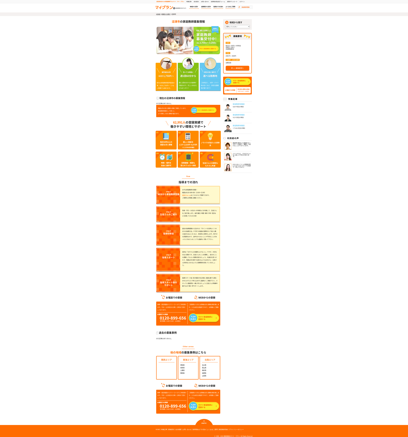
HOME (158, 14)
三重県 (182, 370)
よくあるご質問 (230, 6)
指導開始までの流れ (199, 429)
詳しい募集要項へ (237, 68)
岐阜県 (182, 367)
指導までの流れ (218, 6)
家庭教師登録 (223, 429)
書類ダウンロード (232, 1)
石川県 (204, 365)
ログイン (242, 1)
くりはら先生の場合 (239, 128)
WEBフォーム (186, 195)
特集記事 (188, 1)
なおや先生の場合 (238, 106)
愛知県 (182, 365)
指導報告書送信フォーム (218, 1)
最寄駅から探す (206, 6)
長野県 (204, 373)
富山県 (204, 367)
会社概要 (178, 429)
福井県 (204, 370)
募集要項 (171, 429)
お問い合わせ (205, 1)
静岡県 (182, 373)
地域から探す (194, 6)
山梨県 (204, 375)
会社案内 (196, 1)
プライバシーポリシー (236, 429)
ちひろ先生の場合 (238, 117)
